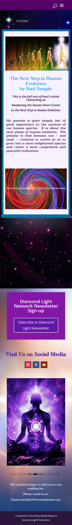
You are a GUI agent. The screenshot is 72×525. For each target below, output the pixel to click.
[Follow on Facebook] (36, 364)
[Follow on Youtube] (44, 364)
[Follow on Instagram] (28, 364)
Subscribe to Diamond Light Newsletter (36, 325)
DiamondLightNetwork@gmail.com (36, 499)
